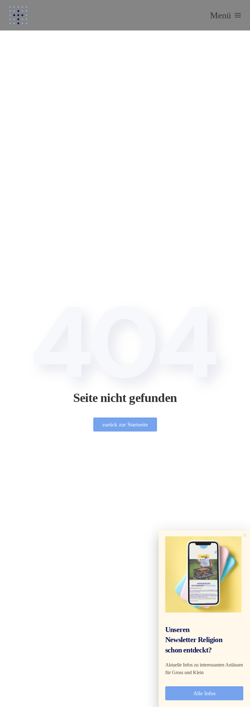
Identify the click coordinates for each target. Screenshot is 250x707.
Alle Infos (204, 693)
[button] (225, 15)
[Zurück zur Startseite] (18, 15)
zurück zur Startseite (125, 424)
